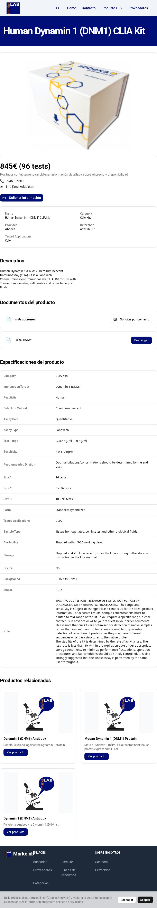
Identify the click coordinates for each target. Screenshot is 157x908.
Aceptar (145, 899)
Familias (68, 862)
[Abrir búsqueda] (57, 8)
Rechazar (126, 899)
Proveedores (138, 8)
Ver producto (16, 752)
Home (71, 8)
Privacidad (102, 870)
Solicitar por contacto (134, 319)
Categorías (41, 883)
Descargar (141, 340)
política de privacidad (69, 902)
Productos (109, 8)
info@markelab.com (20, 187)
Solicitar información (25, 198)
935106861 (15, 181)
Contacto (89, 8)
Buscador (40, 862)
